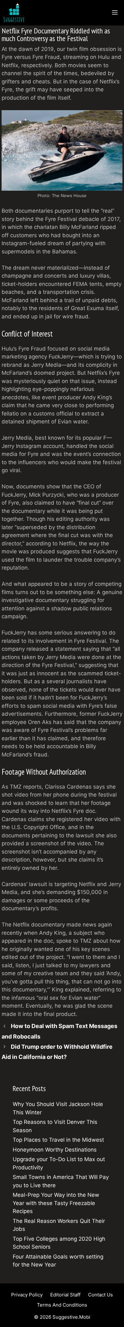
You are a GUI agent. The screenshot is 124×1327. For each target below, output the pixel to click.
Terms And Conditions (62, 1305)
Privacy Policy (27, 1295)
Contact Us (100, 1295)
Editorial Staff (65, 1295)
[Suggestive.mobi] (15, 12)
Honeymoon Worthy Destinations (55, 1149)
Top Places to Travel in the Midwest (58, 1140)
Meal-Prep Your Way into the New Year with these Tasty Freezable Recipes (56, 1203)
